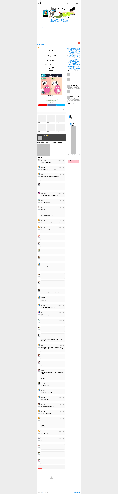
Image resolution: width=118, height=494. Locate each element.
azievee (42, 320)
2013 (69, 122)
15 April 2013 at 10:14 (59, 418)
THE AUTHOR (43, 383)
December (71, 123)
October (71, 125)
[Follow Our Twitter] (68, 1)
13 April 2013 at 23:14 (59, 274)
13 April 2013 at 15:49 (59, 174)
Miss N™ (42, 312)
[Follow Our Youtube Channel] (72, 1)
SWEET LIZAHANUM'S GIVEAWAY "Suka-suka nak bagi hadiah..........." (44, 142)
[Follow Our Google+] (70, 1)
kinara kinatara (43, 290)
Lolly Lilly (42, 264)
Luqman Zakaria (43, 160)
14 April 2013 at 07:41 (59, 320)
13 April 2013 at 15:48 (59, 167)
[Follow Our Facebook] (67, 1)
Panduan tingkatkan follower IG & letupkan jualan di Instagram (59, 20)
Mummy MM (43, 227)
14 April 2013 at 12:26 (59, 334)
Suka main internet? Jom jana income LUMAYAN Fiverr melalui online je (59, 21)
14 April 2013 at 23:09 (59, 370)
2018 (69, 116)
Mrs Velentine (43, 431)
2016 (69, 118)
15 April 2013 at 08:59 (59, 404)
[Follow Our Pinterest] (75, 1)
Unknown (45, 135)
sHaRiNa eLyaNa (43, 370)
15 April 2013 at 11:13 (59, 431)
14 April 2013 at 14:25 (59, 345)
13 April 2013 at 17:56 (59, 200)
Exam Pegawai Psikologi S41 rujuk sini (73, 61)
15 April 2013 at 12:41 (59, 438)
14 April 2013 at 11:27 (59, 327)
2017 (69, 117)
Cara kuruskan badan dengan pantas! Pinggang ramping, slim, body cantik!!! (51, 99)
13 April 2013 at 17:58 (59, 207)
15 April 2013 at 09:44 (59, 411)
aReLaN (42, 438)
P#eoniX (42, 345)
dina (42, 174)
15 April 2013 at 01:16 (59, 383)
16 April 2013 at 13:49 (59, 452)
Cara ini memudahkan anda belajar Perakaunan (51, 100)
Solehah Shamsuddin (44, 193)
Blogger (79, 492)
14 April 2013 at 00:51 (59, 305)
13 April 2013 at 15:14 (59, 160)
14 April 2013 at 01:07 (59, 312)
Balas (38, 185)
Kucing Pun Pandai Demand (74, 85)
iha (41, 250)
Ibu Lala (42, 257)
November (71, 124)
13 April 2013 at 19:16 (59, 220)
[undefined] (42, 118)
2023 (69, 115)
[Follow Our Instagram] (73, 1)
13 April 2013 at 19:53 (59, 227)
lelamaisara (43, 404)
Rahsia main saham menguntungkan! (51, 101)
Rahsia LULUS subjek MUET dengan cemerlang (59, 22)
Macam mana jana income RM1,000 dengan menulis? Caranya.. (51, 102)
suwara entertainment (44, 418)
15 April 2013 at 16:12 (59, 445)
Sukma (42, 200)
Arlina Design (76, 492)
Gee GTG (42, 207)
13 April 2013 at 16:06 (59, 193)
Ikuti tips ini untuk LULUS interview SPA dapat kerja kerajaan (59, 19)
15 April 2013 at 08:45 (59, 397)
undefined (39, 122)
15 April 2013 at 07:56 (59, 390)
